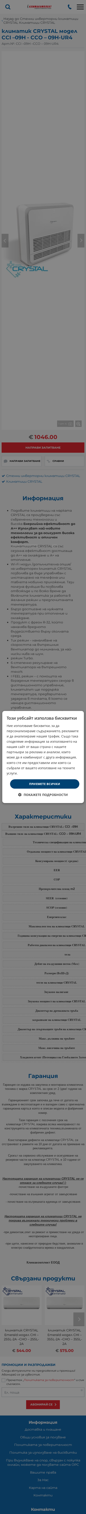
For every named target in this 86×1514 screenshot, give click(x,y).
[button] (43, 794)
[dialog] (43, 757)
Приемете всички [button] (44, 784)
